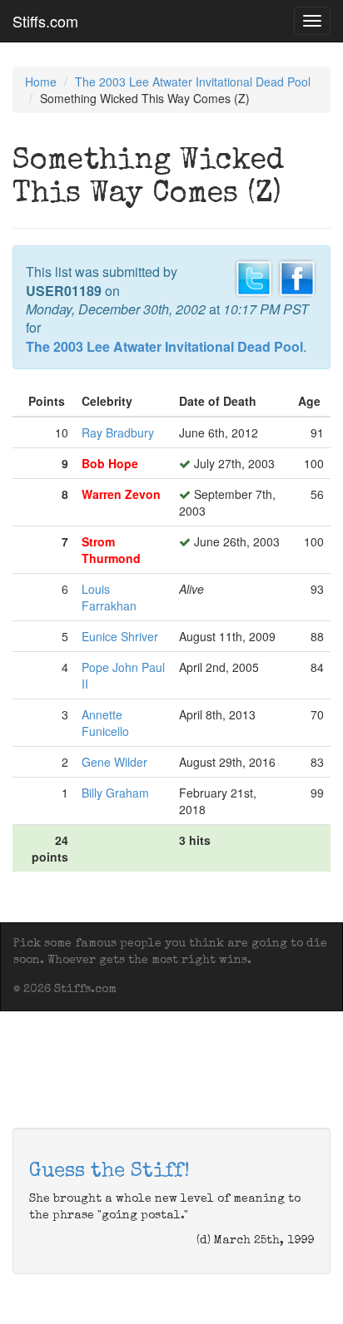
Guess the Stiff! (109, 1172)
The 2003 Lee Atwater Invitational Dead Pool (193, 81)
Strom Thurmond (111, 549)
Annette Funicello (105, 722)
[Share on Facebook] (297, 277)
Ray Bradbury (118, 432)
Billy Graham (115, 792)
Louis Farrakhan (109, 597)
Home (41, 81)
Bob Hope (110, 463)
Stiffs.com (45, 21)
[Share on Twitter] (254, 277)
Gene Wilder (114, 761)
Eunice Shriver (120, 636)
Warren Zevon (121, 494)
